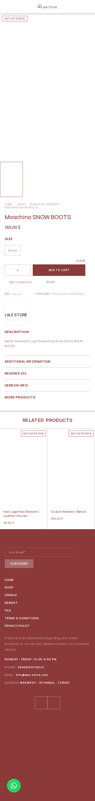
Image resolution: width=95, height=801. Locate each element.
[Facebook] (41, 703)
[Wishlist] (4, 433)
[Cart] (88, 7)
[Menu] (7, 7)
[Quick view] (4, 440)
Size (9, 239)
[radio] (13, 250)
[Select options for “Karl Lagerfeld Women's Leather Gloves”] (43, 497)
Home (8, 204)
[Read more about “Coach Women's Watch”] (91, 497)
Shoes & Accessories (44, 204)
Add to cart (59, 270)
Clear (80, 260)
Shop (21, 204)
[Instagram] (54, 703)
